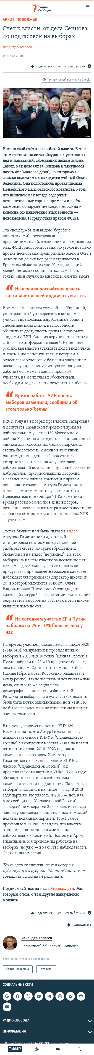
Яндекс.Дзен (62, 889)
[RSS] (70, 996)
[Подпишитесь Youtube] (38, 996)
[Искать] (79, 1049)
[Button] (41, 67)
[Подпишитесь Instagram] (59, 996)
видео (72, 531)
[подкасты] (37, 1049)
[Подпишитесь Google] (7, 996)
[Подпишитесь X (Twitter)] (28, 996)
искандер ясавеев (17, 47)
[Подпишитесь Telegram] (49, 996)
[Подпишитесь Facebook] (17, 996)
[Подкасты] (81, 996)
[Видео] (58, 1049)
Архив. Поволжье (20, 20)
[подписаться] (7, 1006)
